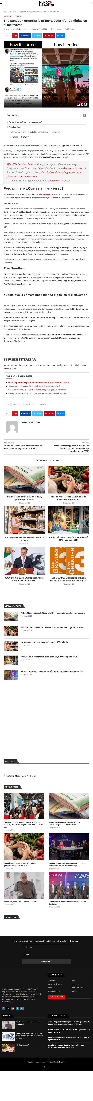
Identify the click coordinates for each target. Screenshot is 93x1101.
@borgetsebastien (73, 168)
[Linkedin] (17, 1008)
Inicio (6, 12)
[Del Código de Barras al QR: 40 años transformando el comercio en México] (8, 1036)
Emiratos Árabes (55, 984)
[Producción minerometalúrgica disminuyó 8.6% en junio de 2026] (68, 520)
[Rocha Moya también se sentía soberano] (24, 885)
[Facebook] (3, 1008)
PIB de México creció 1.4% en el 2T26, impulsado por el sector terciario (53, 613)
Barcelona (75, 984)
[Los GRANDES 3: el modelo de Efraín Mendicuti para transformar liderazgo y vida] (68, 561)
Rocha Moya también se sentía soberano (20, 902)
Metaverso (17, 405)
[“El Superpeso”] (8, 1048)
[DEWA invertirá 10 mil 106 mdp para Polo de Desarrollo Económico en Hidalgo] (24, 561)
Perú (73, 981)
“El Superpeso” (22, 1045)
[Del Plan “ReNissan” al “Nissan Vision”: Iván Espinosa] (69, 885)
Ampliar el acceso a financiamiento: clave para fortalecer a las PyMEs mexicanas (68, 864)
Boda (7, 405)
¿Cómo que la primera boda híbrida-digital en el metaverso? (35, 132)
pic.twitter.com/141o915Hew (22, 176)
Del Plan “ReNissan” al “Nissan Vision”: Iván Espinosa (67, 903)
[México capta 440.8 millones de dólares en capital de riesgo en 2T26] (11, 675)
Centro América (77, 988)
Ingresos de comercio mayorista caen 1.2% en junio (44, 642)
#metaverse (74, 172)
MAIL (62, 996)
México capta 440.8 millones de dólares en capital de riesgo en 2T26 (52, 671)
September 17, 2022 (59, 180)
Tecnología (29, 405)
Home (46, 1067)
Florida (74, 991)
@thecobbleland (48, 172)
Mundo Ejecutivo (19, 29)
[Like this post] (16, 35)
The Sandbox (15, 127)
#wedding (62, 172)
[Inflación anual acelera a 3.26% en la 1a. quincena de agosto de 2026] (68, 479)
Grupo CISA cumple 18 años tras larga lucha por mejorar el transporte (37, 390)
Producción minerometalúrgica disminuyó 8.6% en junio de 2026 (50, 657)
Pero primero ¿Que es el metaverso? (25, 122)
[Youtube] (12, 1008)
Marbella (52, 988)
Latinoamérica (54, 991)
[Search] (92, 4)
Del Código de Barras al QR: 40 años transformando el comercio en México (29, 1035)
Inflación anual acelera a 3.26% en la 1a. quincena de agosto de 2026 (52, 628)
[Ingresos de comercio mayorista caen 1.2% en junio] (24, 520)
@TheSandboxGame (23, 164)
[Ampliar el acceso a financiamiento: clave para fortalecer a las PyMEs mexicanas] (69, 846)
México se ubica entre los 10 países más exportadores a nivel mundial (37, 393)
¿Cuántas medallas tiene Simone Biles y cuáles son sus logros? (34, 386)
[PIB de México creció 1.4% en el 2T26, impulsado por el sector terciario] (24, 479)
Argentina (52, 981)
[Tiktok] (22, 1008)
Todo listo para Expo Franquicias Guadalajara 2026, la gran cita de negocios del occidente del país (23, 824)
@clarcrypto (30, 168)
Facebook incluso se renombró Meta (19, 259)
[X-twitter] (8, 1008)
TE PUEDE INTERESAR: (20, 137)
